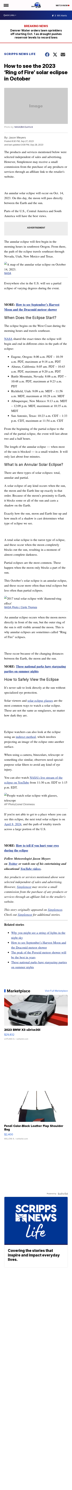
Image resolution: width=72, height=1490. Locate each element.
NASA (7, 273)
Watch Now (62, 5)
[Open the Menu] (6, 5)
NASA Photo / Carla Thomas (20, 607)
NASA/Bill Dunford (24, 127)
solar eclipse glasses (40, 700)
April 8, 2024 (12, 824)
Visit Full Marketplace (56, 991)
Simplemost (24, 887)
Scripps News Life (20, 54)
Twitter (13, 863)
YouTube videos (30, 869)
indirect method (26, 737)
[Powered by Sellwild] (63, 1193)
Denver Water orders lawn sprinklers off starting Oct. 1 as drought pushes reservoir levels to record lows (36, 34)
